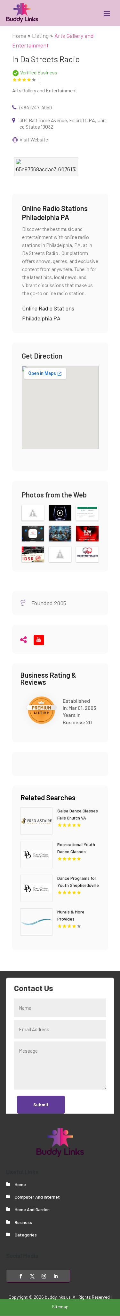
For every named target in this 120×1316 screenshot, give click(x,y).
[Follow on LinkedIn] (55, 1276)
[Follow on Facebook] (20, 1276)
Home (19, 35)
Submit (41, 1104)
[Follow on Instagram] (43, 1276)
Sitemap (60, 1306)
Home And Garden (32, 1209)
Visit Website (34, 139)
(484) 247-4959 (36, 107)
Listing (40, 35)
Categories (26, 1234)
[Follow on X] (32, 1276)
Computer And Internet (37, 1197)
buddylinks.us (58, 1297)
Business (23, 1222)
